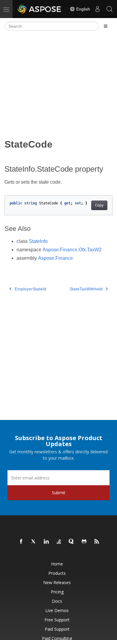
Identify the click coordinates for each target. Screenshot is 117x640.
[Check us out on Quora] (72, 542)
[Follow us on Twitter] (34, 542)
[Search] (109, 9)
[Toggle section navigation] (106, 26)
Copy (99, 205)
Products (57, 573)
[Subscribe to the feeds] (97, 542)
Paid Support (57, 629)
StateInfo (38, 241)
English (82, 9)
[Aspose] (39, 9)
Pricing (57, 592)
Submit (58, 492)
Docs (57, 601)
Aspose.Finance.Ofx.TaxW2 (72, 249)
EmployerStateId (30, 288)
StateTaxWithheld (86, 288)
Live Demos (57, 610)
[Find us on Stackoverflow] (59, 542)
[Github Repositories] (84, 542)
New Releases (57, 582)
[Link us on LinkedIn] (46, 542)
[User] (98, 9)
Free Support (57, 620)
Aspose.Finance (55, 258)
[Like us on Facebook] (21, 542)
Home (57, 564)
